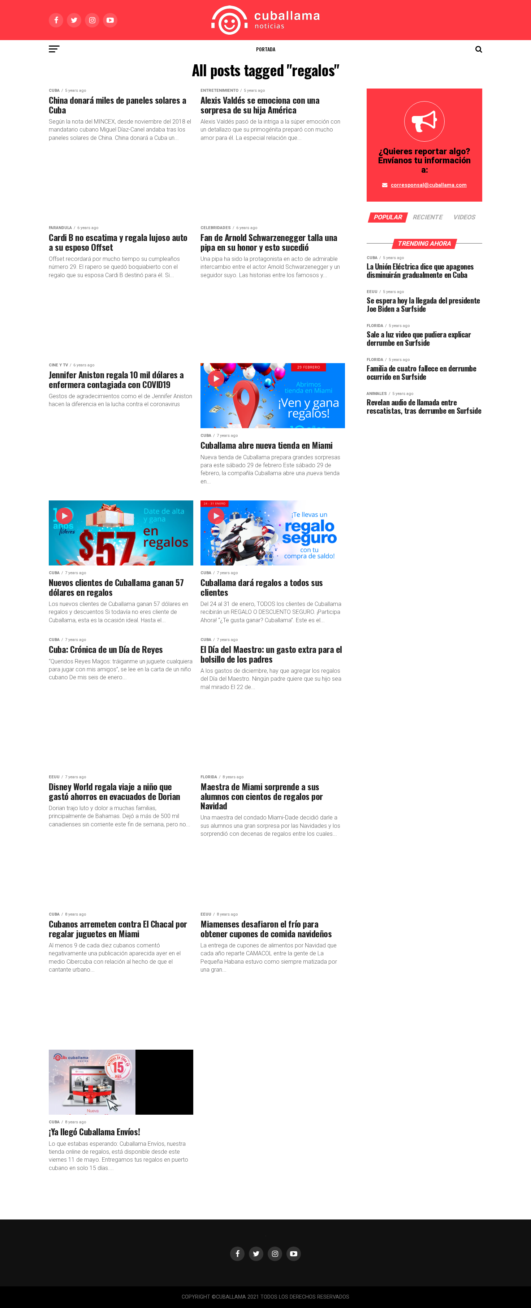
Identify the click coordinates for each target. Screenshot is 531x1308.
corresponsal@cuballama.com (429, 185)
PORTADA (265, 49)
